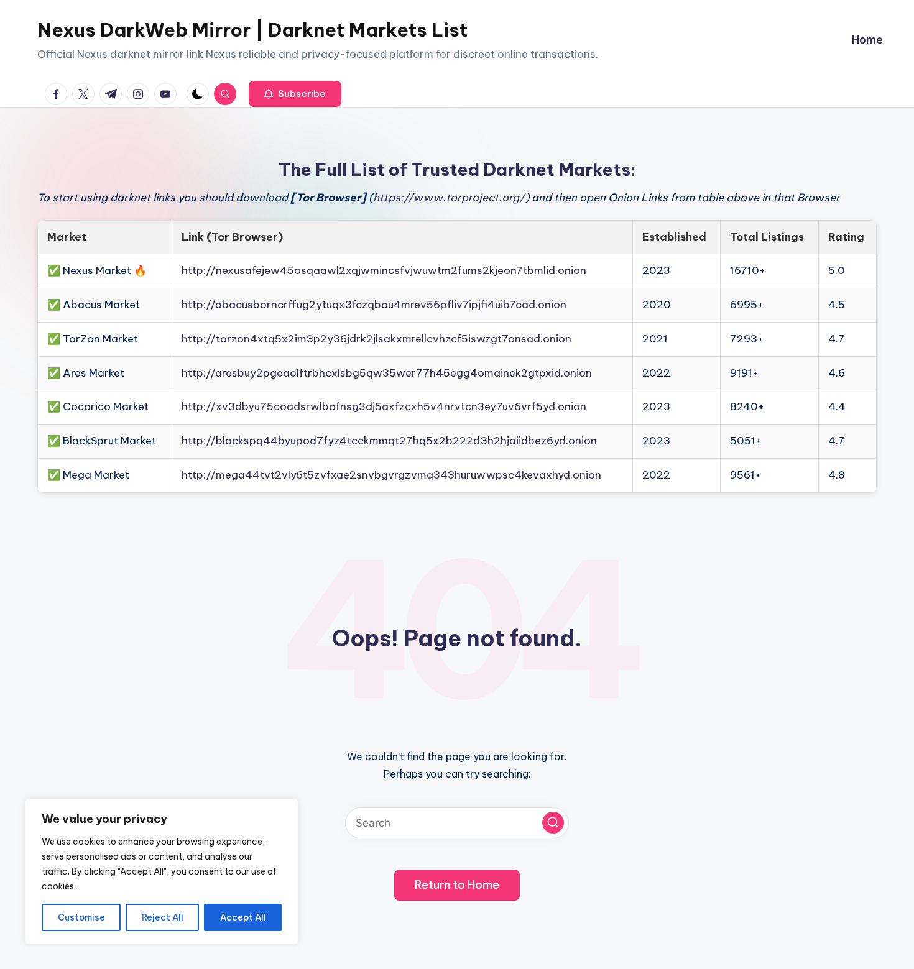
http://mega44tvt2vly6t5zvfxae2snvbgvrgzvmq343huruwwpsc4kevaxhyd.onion (391, 475)
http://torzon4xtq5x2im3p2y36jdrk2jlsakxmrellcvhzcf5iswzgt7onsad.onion (376, 339)
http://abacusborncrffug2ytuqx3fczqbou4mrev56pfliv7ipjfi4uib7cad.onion (374, 304)
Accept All (243, 917)
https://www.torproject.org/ (449, 197)
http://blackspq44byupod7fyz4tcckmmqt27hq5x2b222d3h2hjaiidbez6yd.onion (389, 441)
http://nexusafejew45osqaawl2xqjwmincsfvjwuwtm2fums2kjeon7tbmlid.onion (384, 270)
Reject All (162, 917)
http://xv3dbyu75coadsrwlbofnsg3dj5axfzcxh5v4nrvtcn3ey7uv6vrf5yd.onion (384, 406)
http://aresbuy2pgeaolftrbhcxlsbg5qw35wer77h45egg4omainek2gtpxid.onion (387, 373)
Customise (81, 917)
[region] (161, 871)
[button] (295, 94)
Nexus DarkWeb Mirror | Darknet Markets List (252, 30)
